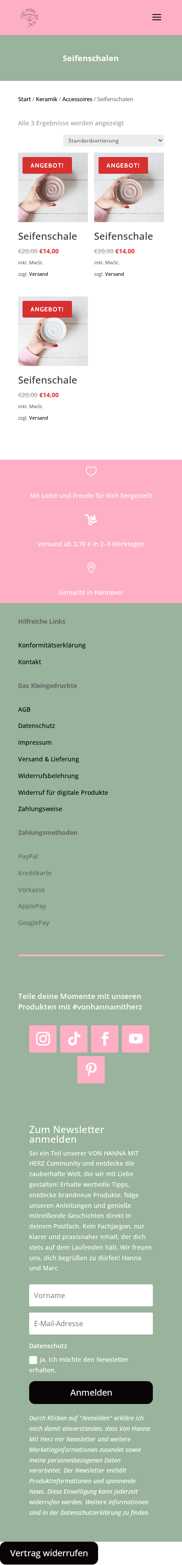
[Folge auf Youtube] (135, 1039)
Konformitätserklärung (52, 645)
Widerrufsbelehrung (48, 776)
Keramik (46, 99)
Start (24, 99)
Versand (38, 274)
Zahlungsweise (40, 808)
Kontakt (29, 662)
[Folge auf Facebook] (104, 1039)
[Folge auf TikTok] (73, 1039)
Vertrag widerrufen (49, 1553)
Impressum (35, 742)
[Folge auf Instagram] (43, 1039)
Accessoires (77, 99)
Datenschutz (36, 725)
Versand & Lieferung (48, 759)
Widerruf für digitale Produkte (63, 792)
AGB (24, 709)
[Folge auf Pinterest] (91, 1069)
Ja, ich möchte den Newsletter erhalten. (79, 1364)
